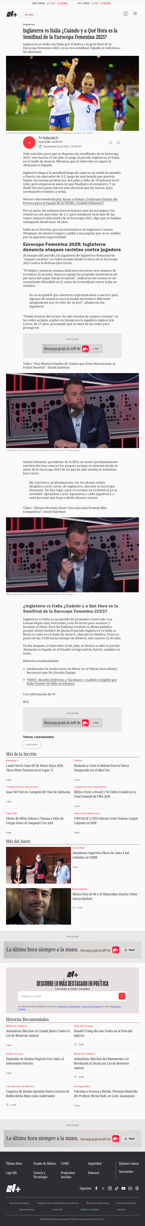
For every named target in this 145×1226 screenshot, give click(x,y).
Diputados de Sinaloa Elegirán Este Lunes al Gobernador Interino (35, 1060)
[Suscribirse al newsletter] (122, 996)
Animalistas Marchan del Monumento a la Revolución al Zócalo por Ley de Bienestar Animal (101, 1063)
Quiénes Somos (129, 1163)
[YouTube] (123, 1188)
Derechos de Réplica (19, 1203)
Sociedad (78, 848)
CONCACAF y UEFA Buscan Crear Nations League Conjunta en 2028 (106, 820)
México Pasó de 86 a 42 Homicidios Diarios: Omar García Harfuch (104, 896)
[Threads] (137, 1188)
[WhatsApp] (130, 1188)
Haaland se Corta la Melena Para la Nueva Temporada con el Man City (101, 767)
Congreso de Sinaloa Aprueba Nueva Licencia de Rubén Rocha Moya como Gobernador (37, 1093)
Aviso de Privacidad (91, 1007)
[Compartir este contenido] (118, 142)
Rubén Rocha (14, 1054)
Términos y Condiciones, (69, 1007)
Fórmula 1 (12, 760)
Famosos (93, 1172)
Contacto (121, 1210)
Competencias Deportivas (22, 787)
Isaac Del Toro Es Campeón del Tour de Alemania (38, 792)
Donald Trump (83, 1026)
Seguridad (94, 1163)
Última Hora (14, 1163)
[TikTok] (117, 1188)
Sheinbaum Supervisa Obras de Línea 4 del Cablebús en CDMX (100, 855)
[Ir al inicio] (13, 1188)
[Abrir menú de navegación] (135, 13)
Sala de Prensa (26, 1210)
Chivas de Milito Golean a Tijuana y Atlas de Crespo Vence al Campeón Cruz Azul (35, 820)
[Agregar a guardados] (110, 142)
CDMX (65, 1163)
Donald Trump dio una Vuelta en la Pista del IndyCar (103, 1033)
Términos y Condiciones (97, 1203)
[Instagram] (110, 1188)
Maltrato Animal (16, 1026)
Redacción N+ (51, 138)
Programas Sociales (68, 1174)
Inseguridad (82, 1086)
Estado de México (44, 1163)
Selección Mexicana (87, 813)
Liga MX (11, 813)
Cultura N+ (57, 1210)
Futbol (78, 760)
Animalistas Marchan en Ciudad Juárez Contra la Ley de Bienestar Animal (38, 1033)
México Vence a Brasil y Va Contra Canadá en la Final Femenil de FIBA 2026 (105, 794)
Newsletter (126, 1171)
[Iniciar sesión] (126, 13)
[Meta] (96, 1188)
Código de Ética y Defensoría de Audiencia (58, 1203)
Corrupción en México (20, 1086)
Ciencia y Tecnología (40, 1174)
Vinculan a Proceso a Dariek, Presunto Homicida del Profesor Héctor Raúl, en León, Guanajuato (106, 1093)
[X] (103, 1188)
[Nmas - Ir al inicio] (11, 14)
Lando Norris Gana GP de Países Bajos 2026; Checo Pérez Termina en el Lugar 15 (35, 767)
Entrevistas (79, 889)
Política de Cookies (90, 1210)
